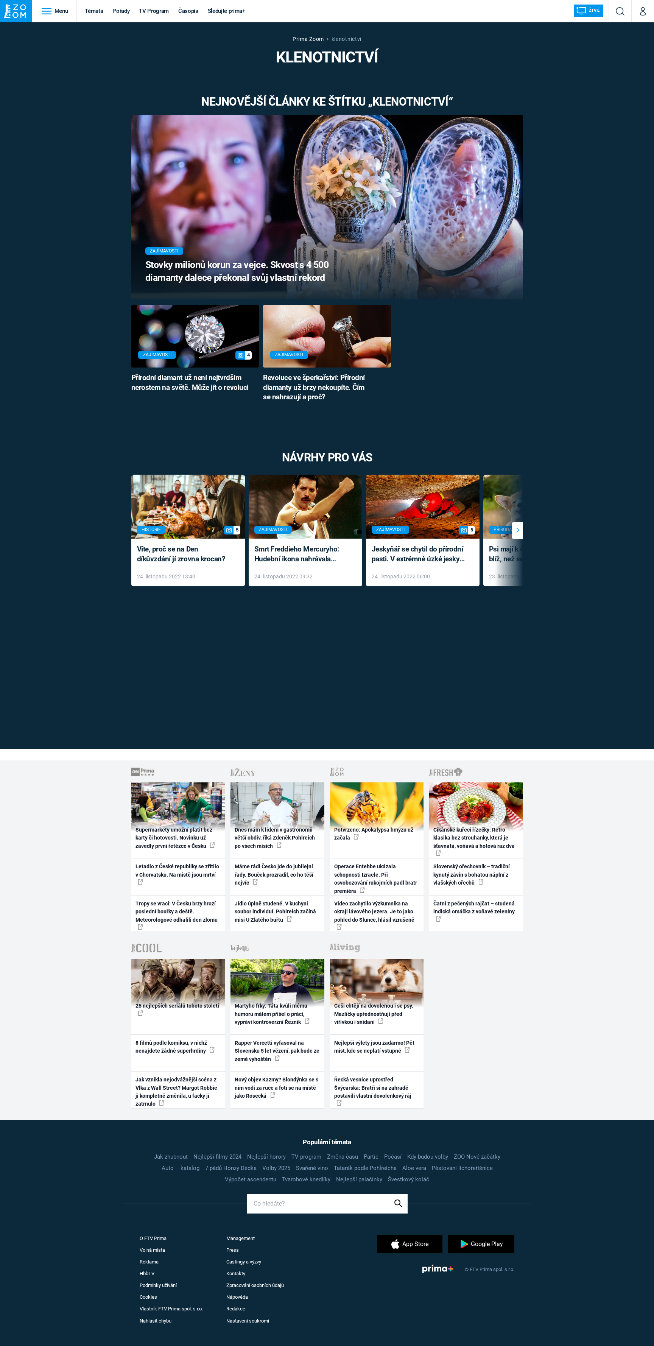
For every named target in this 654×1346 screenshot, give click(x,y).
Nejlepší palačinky (359, 1179)
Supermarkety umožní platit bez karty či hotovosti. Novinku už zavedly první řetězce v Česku (173, 838)
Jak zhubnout (171, 1156)
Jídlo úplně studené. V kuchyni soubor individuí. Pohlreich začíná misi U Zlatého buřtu (275, 911)
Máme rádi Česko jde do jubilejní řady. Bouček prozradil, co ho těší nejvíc (274, 874)
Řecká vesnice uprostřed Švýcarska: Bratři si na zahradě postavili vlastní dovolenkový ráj (372, 1087)
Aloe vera (414, 1168)
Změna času (342, 1156)
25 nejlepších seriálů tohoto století (177, 1006)
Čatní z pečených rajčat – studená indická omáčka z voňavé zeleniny (474, 907)
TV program (306, 1156)
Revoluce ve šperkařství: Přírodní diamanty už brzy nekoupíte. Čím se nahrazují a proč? (314, 388)
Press (232, 1250)
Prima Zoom (308, 39)
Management (240, 1238)
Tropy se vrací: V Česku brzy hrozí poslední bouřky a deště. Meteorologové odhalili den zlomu (176, 911)
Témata (94, 11)
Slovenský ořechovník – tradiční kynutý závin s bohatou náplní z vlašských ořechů (471, 874)
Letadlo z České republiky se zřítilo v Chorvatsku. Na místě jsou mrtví (177, 870)
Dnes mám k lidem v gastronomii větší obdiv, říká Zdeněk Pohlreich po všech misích (275, 838)
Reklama (149, 1262)
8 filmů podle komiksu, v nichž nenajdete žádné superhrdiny (171, 1047)
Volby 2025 (276, 1168)
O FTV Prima (153, 1238)
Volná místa (152, 1250)
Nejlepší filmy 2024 (217, 1156)
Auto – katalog (180, 1168)
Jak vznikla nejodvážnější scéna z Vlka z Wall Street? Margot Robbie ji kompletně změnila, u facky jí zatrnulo (176, 1091)
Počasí (393, 1156)
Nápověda (237, 1297)
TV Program (153, 11)
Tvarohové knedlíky (306, 1179)
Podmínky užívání (158, 1285)
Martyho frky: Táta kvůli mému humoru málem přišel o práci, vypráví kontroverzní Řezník (271, 1014)
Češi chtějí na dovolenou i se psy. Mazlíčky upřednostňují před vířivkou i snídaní (373, 1014)
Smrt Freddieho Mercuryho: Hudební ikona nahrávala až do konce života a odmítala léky (300, 554)
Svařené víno (312, 1168)
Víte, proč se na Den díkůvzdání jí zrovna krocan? (181, 554)
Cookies (148, 1297)
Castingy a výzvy (243, 1262)
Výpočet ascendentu (250, 1179)
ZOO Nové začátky (477, 1156)
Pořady (120, 11)
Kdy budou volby (427, 1156)
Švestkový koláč (408, 1179)
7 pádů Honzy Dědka (231, 1168)
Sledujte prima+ (226, 11)
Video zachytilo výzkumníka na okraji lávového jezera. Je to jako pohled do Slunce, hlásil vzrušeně (374, 911)
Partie (371, 1156)
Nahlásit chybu (155, 1321)
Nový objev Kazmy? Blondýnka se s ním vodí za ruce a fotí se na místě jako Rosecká (276, 1087)
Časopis (188, 11)
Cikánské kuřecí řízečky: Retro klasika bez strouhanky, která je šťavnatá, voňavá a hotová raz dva (474, 838)
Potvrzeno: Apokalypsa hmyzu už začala (373, 834)
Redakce (235, 1309)
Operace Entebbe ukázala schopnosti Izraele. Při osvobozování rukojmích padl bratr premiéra (375, 878)
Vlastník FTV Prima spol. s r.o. (171, 1309)
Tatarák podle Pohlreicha (365, 1168)
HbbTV (147, 1273)
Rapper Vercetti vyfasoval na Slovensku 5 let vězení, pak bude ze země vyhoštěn (277, 1051)
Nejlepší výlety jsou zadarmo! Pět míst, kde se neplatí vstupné (374, 1047)
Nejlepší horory (266, 1156)
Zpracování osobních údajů (255, 1285)
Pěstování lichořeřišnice (462, 1168)
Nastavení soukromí (247, 1321)
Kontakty (235, 1273)
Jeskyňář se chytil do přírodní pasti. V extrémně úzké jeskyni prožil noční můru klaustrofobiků (419, 554)
